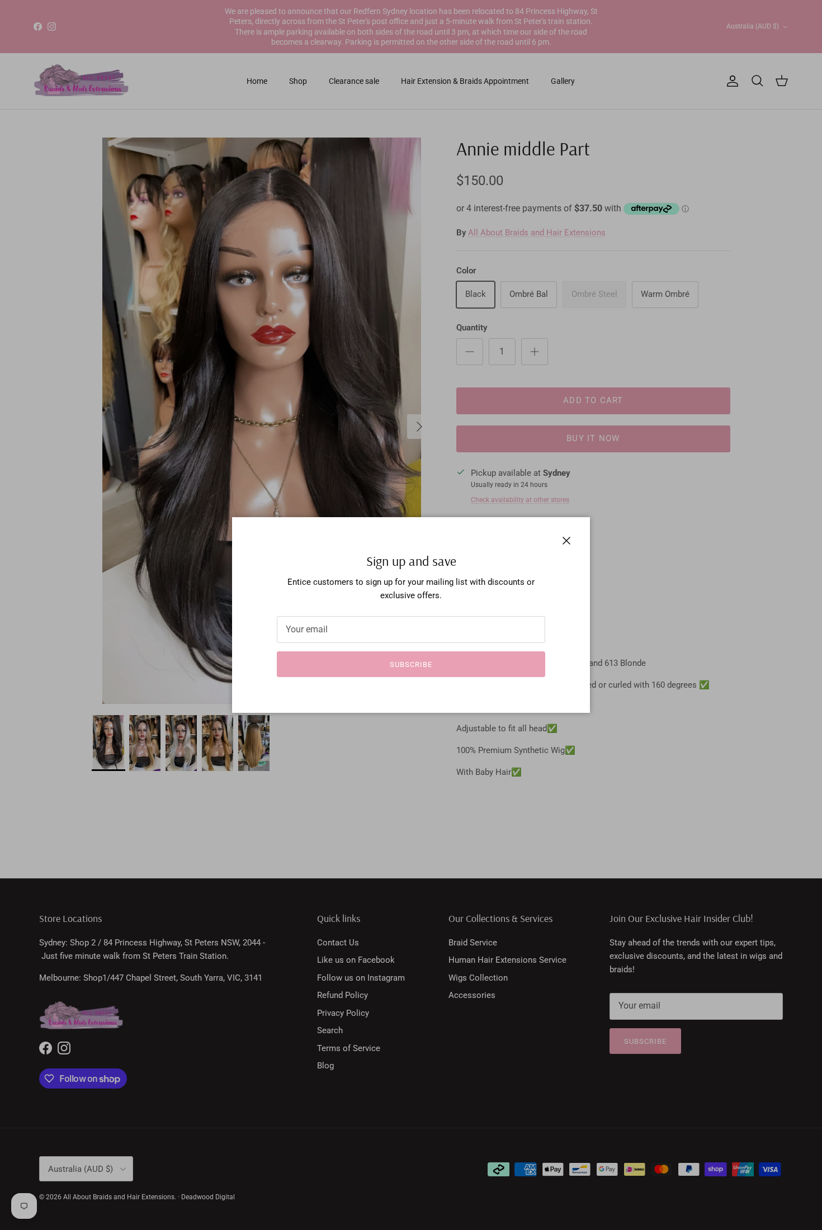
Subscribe (411, 664)
